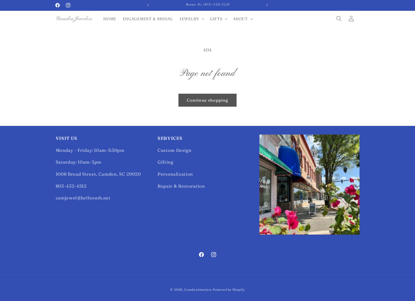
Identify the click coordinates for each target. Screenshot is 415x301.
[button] (191, 19)
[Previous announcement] (148, 5)
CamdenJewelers (198, 289)
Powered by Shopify (229, 289)
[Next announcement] (267, 5)
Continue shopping (207, 100)
